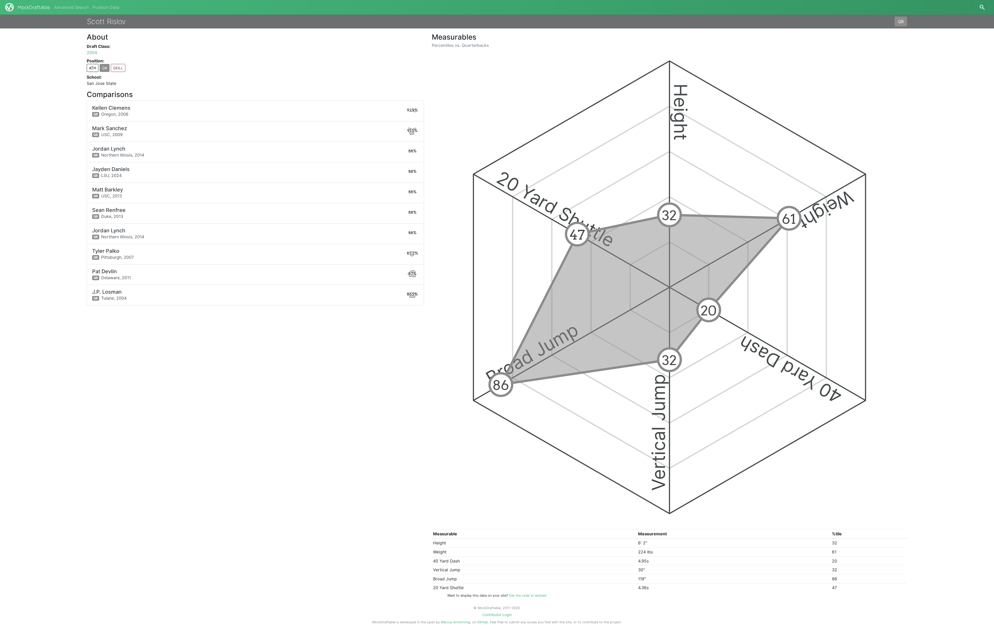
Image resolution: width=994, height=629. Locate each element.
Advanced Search (71, 7)
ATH (92, 68)
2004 (92, 52)
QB (901, 21)
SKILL (118, 68)
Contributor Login (497, 614)
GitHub (482, 622)
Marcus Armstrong (455, 622)
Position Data (106, 7)
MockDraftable (34, 7)
